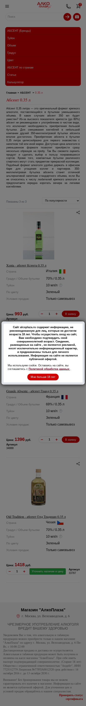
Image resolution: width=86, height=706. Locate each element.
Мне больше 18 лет (43, 377)
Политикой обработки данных (49, 369)
